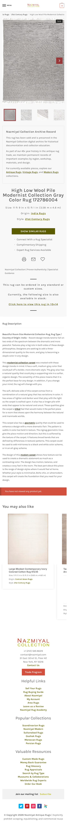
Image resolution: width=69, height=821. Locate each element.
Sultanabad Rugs (33, 732)
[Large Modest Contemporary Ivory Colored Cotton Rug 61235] (28, 539)
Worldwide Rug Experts (33, 780)
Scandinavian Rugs (33, 725)
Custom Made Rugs (33, 758)
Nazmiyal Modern (33, 729)
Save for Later (42, 259)
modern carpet (28, 454)
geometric (30, 422)
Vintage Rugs (30, 172)
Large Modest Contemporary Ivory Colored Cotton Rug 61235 (28, 570)
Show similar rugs (33, 231)
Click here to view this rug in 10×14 (33, 304)
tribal (17, 409)
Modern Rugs (51, 172)
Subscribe (45, 794)
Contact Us (33, 665)
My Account (33, 699)
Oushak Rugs (33, 736)
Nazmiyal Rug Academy (33, 709)
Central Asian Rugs (23, 579)
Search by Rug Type (33, 773)
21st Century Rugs (19, 14)
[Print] (24, 259)
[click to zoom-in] (34, 61)
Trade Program (33, 672)
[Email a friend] (33, 259)
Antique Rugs (13, 172)
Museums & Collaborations (33, 776)
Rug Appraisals (33, 769)
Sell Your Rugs (33, 688)
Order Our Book (33, 783)
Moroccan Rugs (33, 739)
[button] (59, 60)
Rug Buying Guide (33, 692)
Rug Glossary (33, 766)
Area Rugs (33, 702)
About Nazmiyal (33, 695)
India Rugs (38, 213)
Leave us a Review (33, 706)
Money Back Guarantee (33, 762)
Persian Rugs (33, 743)
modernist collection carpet (21, 362)
